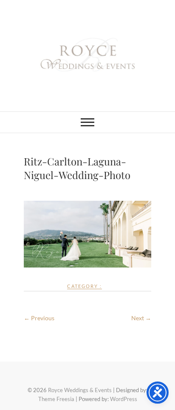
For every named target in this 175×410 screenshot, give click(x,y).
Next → (141, 318)
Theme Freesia (56, 399)
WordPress (123, 399)
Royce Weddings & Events (80, 390)
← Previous (39, 318)
